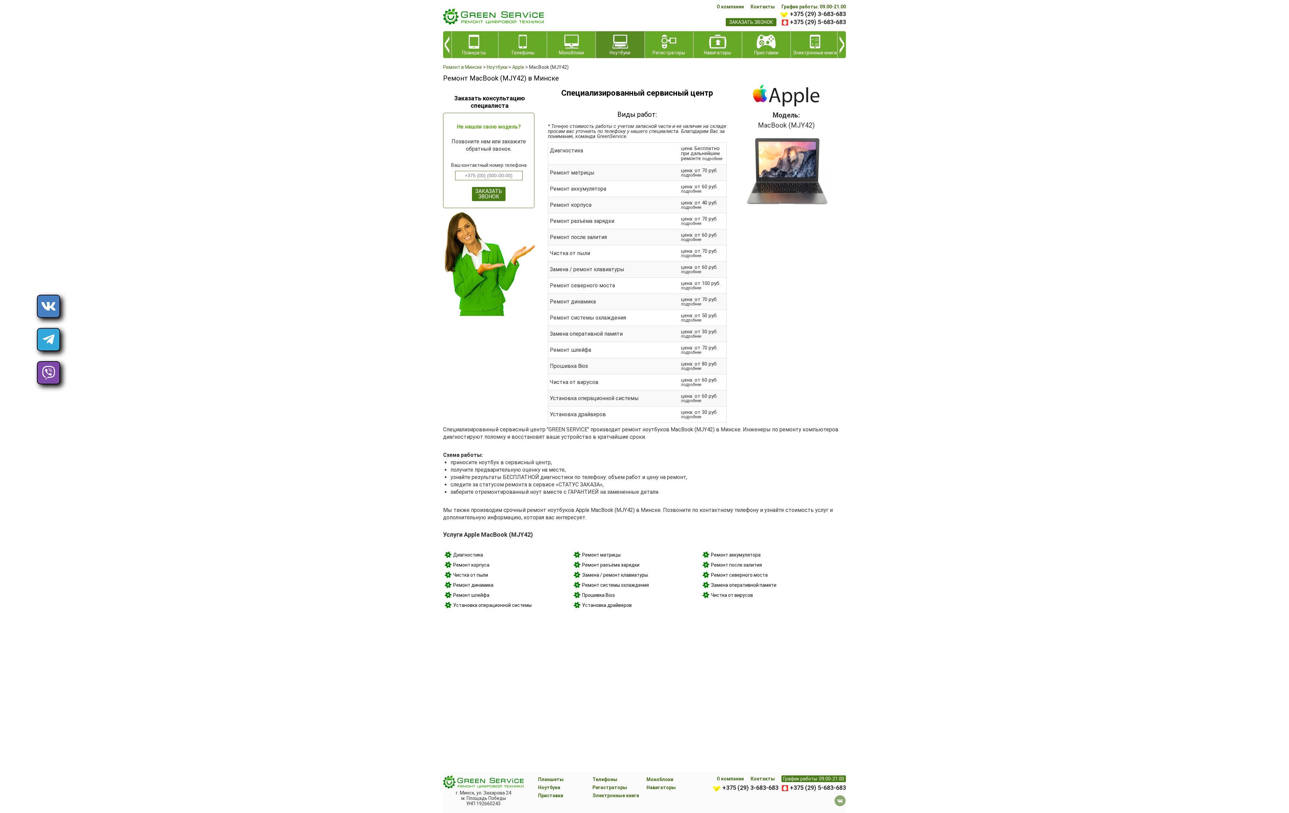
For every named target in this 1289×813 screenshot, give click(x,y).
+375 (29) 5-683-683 (818, 22)
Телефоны (604, 779)
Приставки (550, 795)
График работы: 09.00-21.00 (813, 6)
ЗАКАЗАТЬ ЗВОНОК (488, 194)
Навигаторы (661, 787)
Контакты (763, 6)
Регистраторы (609, 787)
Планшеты (551, 779)
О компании (730, 6)
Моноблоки (660, 779)
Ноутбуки (549, 787)
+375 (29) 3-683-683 (818, 13)
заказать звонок (751, 22)
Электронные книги (615, 795)
